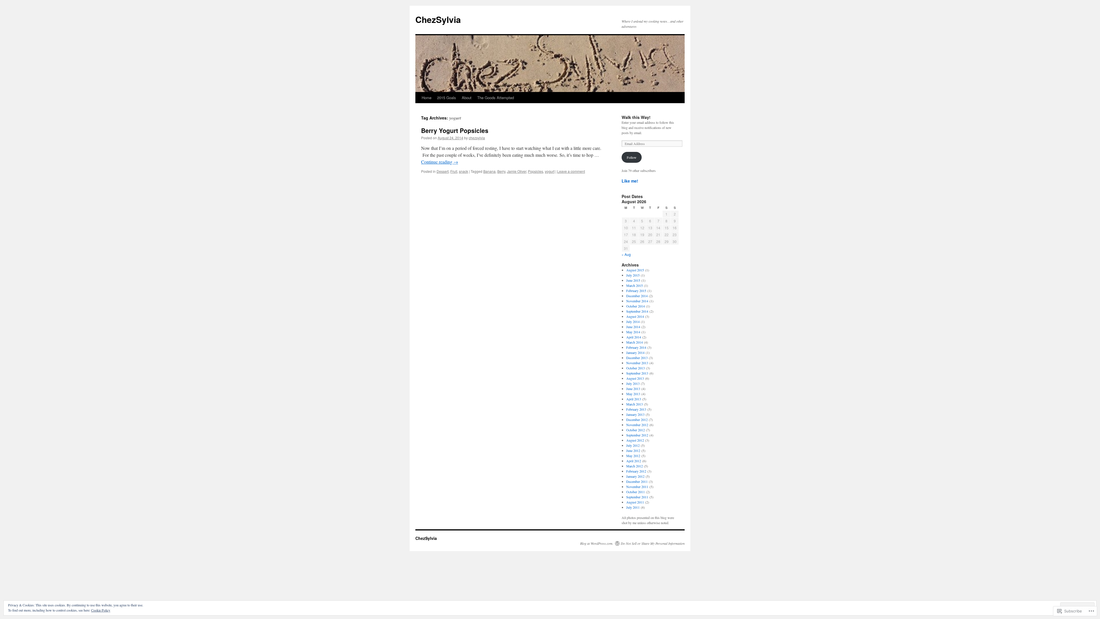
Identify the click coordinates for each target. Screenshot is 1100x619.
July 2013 (633, 383)
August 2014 (635, 316)
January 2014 (635, 352)
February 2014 (636, 347)
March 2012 (634, 466)
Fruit (453, 171)
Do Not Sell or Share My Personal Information (653, 543)
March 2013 (634, 404)
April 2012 (633, 461)
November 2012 (637, 424)
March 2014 (634, 342)
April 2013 (633, 399)
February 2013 (636, 409)
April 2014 (633, 337)
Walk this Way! (636, 117)
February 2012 (636, 471)
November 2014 (637, 301)
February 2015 (636, 290)
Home (426, 97)
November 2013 (637, 363)
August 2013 (635, 378)
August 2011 (635, 502)
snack (463, 171)
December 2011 (637, 481)
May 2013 (633, 393)
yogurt (550, 171)
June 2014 (633, 326)
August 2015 (635, 270)
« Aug (626, 254)
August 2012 (635, 440)
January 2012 (635, 476)
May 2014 (633, 332)
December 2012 (637, 419)
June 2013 (633, 388)
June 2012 (633, 450)
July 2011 (633, 507)
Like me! (630, 181)
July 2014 (633, 321)
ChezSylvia (438, 19)
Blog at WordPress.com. (596, 543)
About (467, 97)
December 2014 (637, 295)
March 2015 (634, 285)
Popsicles (535, 171)
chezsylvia (477, 137)
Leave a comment (571, 171)
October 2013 (635, 368)
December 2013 (637, 357)
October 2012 (635, 430)
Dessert (443, 171)
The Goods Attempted (495, 97)
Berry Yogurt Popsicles (454, 130)
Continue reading (439, 162)
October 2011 (635, 491)
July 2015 (633, 275)
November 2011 (637, 486)
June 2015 (633, 280)
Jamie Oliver (516, 171)
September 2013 (637, 373)
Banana (489, 171)
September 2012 (637, 435)
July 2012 (633, 445)
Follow (632, 157)
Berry (501, 171)
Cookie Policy (100, 610)
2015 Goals (446, 97)
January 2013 (635, 414)
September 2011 (637, 497)
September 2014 (637, 311)
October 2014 (635, 306)
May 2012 (633, 455)
